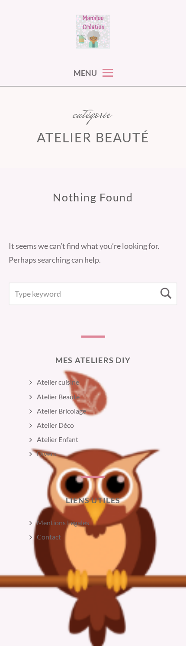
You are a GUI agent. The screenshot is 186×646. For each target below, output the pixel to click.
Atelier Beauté (58, 396)
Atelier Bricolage (61, 411)
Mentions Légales (63, 522)
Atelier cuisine (58, 382)
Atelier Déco (55, 425)
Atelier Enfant (57, 439)
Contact (49, 537)
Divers (46, 453)
